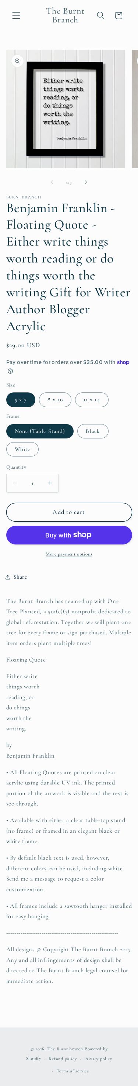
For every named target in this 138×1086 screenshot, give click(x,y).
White (23, 449)
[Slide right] (86, 182)
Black (93, 431)
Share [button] (20, 577)
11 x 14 (92, 399)
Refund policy (63, 1058)
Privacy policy (98, 1058)
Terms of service (73, 1070)
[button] (16, 15)
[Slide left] (52, 182)
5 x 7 (21, 399)
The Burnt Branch (65, 1048)
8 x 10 (55, 399)
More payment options (69, 554)
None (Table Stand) (40, 431)
